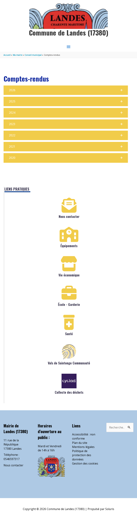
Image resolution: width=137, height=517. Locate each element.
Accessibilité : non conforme (83, 436)
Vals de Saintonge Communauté (69, 363)
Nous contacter (69, 216)
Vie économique (69, 275)
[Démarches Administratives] (69, 263)
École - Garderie (69, 304)
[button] (66, 90)
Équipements (68, 245)
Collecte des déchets (69, 392)
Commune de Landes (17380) (68, 32)
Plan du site (79, 443)
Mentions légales (83, 447)
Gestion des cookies (85, 463)
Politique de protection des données (81, 455)
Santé (69, 333)
